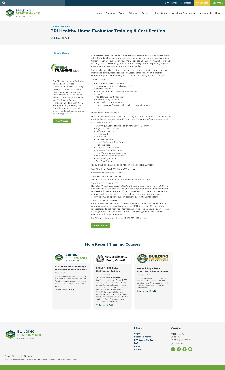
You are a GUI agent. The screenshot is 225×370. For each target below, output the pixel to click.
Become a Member (143, 337)
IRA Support (202, 3)
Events (122, 13)
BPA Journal (171, 3)
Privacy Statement (13, 356)
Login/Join (218, 3)
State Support (161, 13)
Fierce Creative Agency (69, 360)
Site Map (28, 356)
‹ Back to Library (61, 53)
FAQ (136, 343)
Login (137, 334)
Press (137, 346)
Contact (138, 350)
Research (146, 13)
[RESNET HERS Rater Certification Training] (112, 258)
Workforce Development (184, 13)
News (218, 13)
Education (111, 13)
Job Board (186, 3)
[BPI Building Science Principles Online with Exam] (153, 258)
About (99, 13)
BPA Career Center (143, 340)
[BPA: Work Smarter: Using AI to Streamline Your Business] (71, 258)
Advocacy (134, 13)
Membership (206, 13)
